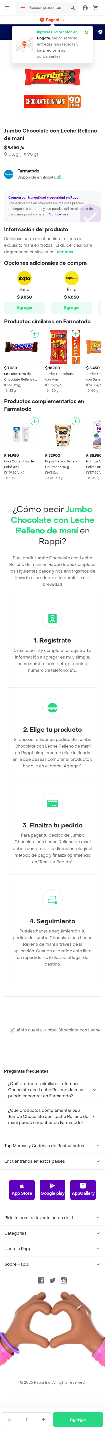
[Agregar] (35, 334)
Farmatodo (28, 171)
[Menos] (9, 1420)
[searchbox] (47, 8)
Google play (52, 1193)
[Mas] (43, 1420)
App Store (22, 1193)
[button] (52, 20)
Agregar (24, 307)
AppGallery (83, 1193)
